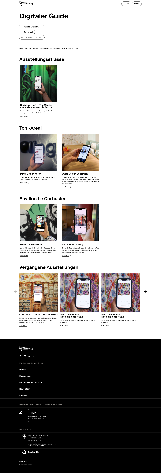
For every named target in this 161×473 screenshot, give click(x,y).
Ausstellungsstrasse (32, 27)
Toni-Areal (28, 32)
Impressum (23, 462)
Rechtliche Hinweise (26, 465)
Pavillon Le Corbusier (33, 37)
